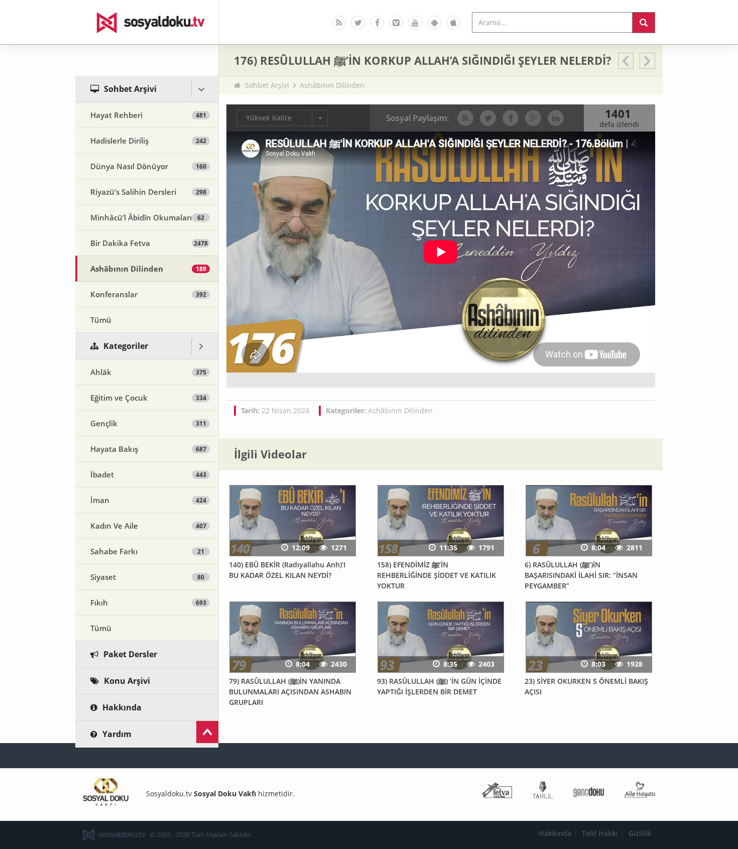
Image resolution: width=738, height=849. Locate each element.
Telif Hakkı (600, 833)
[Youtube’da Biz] (415, 23)
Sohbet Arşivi (267, 85)
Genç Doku (588, 792)
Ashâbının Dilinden (332, 85)
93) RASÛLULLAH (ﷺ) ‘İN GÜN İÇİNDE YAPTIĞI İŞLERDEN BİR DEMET (439, 686)
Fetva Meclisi (497, 792)
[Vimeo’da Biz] (396, 23)
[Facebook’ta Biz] (377, 23)
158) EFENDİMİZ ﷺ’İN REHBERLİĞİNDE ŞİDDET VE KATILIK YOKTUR (436, 575)
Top (207, 732)
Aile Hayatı (640, 792)
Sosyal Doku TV (147, 22)
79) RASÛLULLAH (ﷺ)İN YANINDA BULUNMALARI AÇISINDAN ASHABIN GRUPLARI (290, 691)
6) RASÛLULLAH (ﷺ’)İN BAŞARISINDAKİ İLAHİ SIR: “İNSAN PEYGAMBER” (581, 575)
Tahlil (543, 792)
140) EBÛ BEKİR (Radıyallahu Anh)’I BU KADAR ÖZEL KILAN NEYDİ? (287, 570)
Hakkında (555, 833)
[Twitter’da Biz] (358, 23)
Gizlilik (640, 833)
